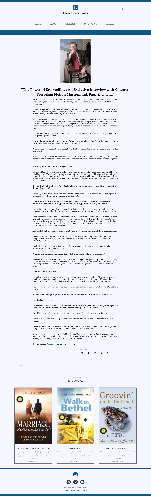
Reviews (70, 24)
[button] (82, 353)
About (54, 24)
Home (38, 24)
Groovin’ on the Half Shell (117, 448)
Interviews (90, 24)
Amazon (50, 344)
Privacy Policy (70, 490)
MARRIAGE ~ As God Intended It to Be (33, 448)
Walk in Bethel (75, 448)
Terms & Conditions (82, 490)
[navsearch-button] (122, 9)
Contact (111, 24)
